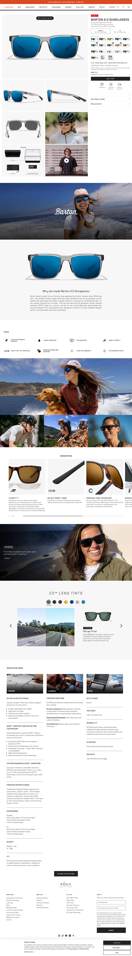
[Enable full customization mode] (102, 58)
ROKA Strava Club (73, 936)
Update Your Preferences (75, 910)
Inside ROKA (10, 894)
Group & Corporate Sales (14, 910)
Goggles (92, 7)
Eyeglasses (56, 7)
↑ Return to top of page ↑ (66, 873)
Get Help (69, 894)
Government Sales (12, 912)
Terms (121, 923)
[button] (45, 18)
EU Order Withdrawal (73, 912)
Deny (117, 952)
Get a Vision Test (72, 907)
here (105, 758)
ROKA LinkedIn (70, 936)
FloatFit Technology (12, 900)
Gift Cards (70, 903)
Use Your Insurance (73, 905)
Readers (68, 7)
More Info (39, 894)
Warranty (39, 905)
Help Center (71, 900)
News (8, 905)
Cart (128, 7)
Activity (112, 7)
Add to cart (110, 78)
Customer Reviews (42, 903)
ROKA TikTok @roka (62, 936)
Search (118, 7)
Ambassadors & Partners (14, 898)
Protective (43, 7)
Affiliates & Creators (13, 917)
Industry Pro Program (13, 915)
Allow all (117, 942)
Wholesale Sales (11, 907)
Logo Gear (9, 903)
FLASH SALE (9, 7)
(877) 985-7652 (72, 898)
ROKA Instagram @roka (59, 936)
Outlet (102, 7)
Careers (9, 920)
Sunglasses (29, 7)
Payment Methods (42, 907)
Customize (116, 947)
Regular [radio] (101, 31)
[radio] (94, 39)
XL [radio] (120, 31)
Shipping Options (42, 898)
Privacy (99, 925)
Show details (28, 952)
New (19, 7)
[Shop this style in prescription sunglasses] (110, 58)
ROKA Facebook (66, 936)
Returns (39, 900)
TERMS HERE (80, 2)
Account (123, 7)
